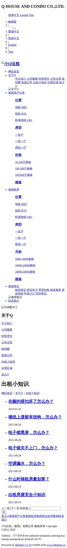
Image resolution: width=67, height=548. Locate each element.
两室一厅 (20, 147)
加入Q (5, 516)
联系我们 (13, 300)
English (24, 15)
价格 (18, 155)
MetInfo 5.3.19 (23, 545)
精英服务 (55, 289)
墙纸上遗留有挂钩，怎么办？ (35, 417)
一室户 (19, 134)
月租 (18, 252)
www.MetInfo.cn (56, 545)
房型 (18, 127)
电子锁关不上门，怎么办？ (33, 448)
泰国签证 (13, 286)
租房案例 (52, 516)
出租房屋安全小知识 (26, 494)
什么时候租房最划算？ (28, 479)
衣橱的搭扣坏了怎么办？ (31, 401)
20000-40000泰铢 (25, 271)
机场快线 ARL (23, 120)
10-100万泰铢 (23, 162)
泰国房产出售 (16, 92)
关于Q (12, 75)
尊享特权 (43, 289)
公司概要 (32, 78)
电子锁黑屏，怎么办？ (28, 432)
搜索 (18, 182)
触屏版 (12, 21)
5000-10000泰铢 (24, 258)
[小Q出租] (10, 63)
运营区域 (52, 82)
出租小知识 (40, 82)
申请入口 (29, 293)
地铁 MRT (21, 107)
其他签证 (41, 293)
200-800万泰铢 (23, 174)
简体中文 (13, 15)
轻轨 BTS (20, 113)
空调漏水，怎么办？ (26, 463)
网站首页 (13, 71)
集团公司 (26, 82)
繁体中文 (13, 31)
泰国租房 (13, 189)
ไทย (31, 15)
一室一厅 (20, 141)
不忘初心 (20, 78)
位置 (18, 100)
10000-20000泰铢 (25, 265)
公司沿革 (55, 78)
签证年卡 (32, 289)
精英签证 (20, 289)
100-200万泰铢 (23, 168)
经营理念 (43, 78)
